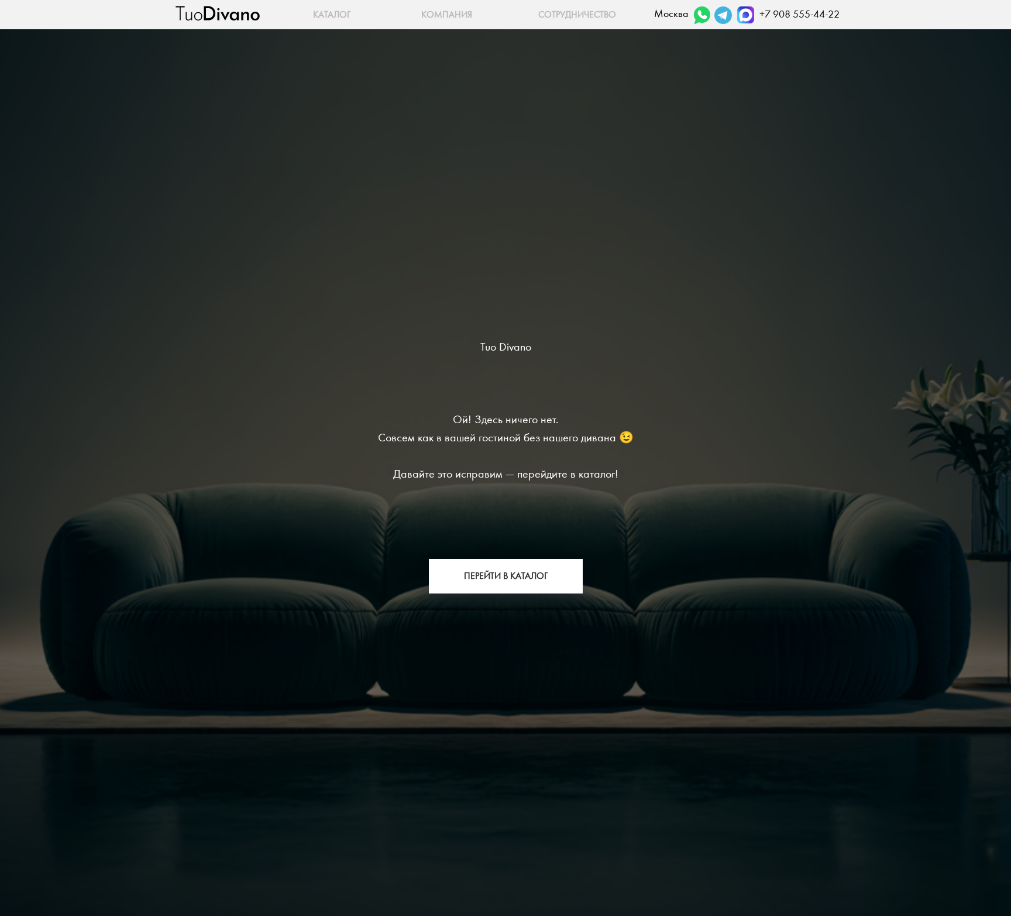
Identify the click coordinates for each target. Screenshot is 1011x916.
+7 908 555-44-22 (799, 14)
